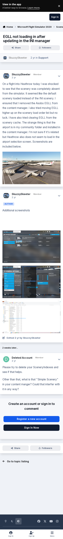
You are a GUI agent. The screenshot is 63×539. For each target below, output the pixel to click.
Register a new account (31, 418)
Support (43, 57)
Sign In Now (31, 427)
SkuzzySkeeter (21, 74)
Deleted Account (22, 357)
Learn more (6, 6)
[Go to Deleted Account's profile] (6, 359)
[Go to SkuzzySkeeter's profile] (5, 58)
